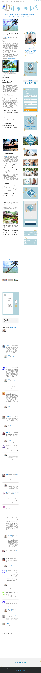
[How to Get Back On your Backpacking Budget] (4, 280)
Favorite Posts (7, 37)
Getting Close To (8, 432)
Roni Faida (7, 367)
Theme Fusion (33, 668)
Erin (6, 392)
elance (14, 164)
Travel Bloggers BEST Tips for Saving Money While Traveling (10, 284)
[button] (31, 16)
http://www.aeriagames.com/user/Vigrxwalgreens (14, 492)
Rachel (9, 405)
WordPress (28, 668)
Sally (6, 570)
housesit (6, 156)
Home (3, 37)
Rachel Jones (13, 327)
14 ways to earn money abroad (9, 258)
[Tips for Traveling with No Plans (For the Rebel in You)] (16, 280)
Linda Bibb (7, 345)
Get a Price (26, 110)
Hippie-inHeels (10, 355)
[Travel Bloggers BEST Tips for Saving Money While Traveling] (10, 280)
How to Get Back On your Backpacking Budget (4, 283)
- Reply (13, 356)
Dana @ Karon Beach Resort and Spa (11, 549)
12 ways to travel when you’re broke (9, 259)
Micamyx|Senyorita (9, 416)
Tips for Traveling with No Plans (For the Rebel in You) (16, 283)
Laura (7, 474)
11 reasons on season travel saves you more (11, 255)
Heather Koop (8, 506)
